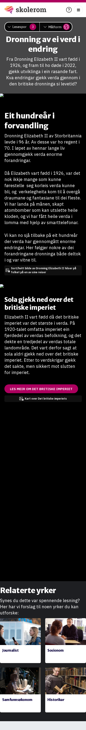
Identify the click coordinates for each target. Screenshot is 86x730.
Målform (55, 27)
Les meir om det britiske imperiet (41, 389)
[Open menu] (78, 10)
